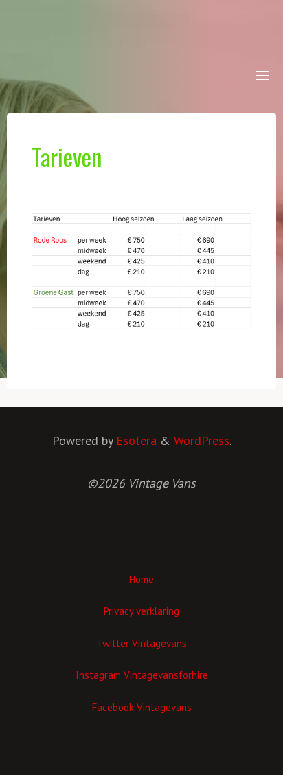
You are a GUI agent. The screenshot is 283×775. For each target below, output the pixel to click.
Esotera (135, 440)
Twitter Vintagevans (142, 643)
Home (141, 579)
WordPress (201, 440)
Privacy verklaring (141, 611)
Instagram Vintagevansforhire (142, 674)
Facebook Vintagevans (142, 707)
